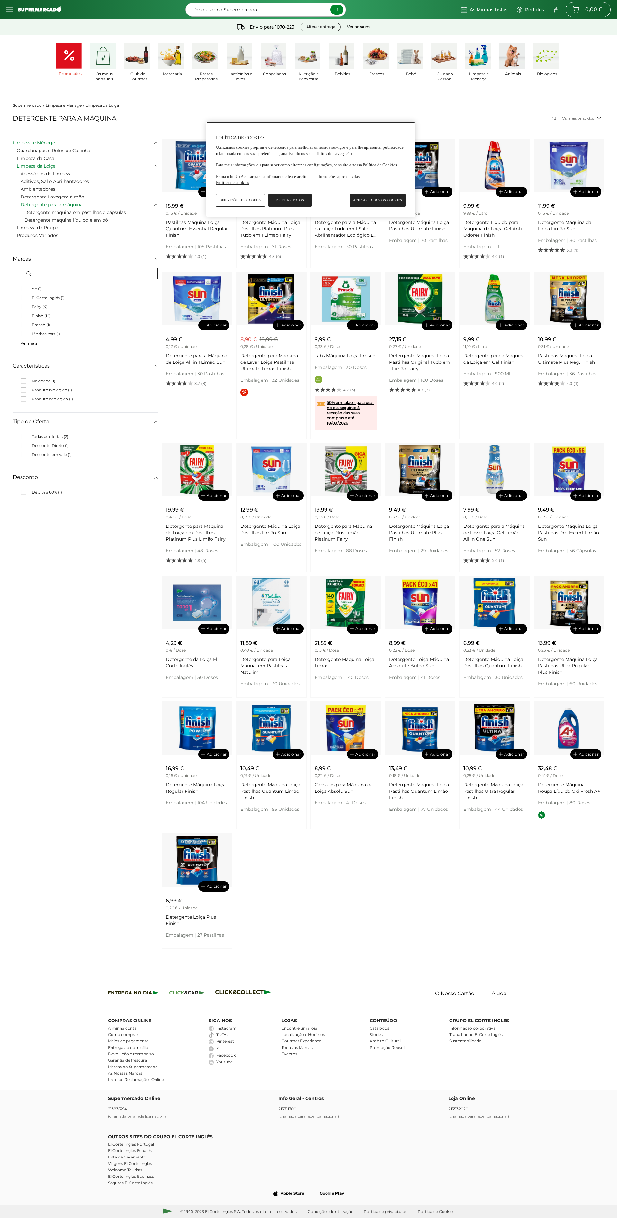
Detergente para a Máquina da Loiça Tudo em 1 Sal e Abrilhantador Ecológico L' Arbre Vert (345, 228)
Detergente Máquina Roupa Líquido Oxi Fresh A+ (569, 788)
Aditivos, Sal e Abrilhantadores (55, 181)
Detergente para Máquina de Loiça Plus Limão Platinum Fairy (343, 532)
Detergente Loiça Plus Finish (191, 920)
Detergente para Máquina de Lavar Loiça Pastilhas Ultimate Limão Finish (269, 362)
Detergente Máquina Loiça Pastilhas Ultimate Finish (419, 225)
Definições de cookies (240, 200)
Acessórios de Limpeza (46, 174)
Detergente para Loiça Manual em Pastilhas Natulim (265, 665)
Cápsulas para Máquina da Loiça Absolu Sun (344, 788)
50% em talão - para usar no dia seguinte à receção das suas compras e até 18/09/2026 (350, 413)
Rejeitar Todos (290, 200)
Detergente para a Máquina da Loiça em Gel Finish (494, 359)
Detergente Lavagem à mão (52, 197)
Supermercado (27, 105)
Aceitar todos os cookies (377, 200)
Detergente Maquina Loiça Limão (344, 662)
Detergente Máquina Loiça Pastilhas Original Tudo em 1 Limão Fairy (419, 362)
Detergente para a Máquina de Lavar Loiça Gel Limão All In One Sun (494, 532)
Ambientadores (38, 189)
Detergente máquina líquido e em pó (66, 220)
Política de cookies (232, 182)
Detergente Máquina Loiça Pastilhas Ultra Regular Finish (493, 791)
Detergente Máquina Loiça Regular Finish (196, 788)
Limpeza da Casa (35, 158)
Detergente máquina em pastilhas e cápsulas (75, 212)
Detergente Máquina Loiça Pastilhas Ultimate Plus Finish (419, 532)
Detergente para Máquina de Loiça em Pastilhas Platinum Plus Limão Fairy (196, 532)
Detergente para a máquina (52, 204)
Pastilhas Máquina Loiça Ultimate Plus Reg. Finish (566, 359)
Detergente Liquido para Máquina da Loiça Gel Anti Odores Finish (492, 228)
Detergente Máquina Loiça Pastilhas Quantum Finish (493, 662)
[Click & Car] (187, 994)
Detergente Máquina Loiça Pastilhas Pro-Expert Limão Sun (568, 532)
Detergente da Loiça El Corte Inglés (191, 662)
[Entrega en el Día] (244, 994)
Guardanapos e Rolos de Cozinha (53, 150)
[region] (310, 169)
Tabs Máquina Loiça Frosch (345, 356)
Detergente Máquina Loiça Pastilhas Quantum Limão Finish (270, 791)
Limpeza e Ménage (64, 105)
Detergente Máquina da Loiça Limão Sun (564, 225)
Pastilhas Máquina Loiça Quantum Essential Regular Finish (197, 228)
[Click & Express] (133, 994)
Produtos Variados (37, 235)
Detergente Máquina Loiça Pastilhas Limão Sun (270, 529)
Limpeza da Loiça (102, 105)
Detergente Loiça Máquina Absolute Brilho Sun (419, 662)
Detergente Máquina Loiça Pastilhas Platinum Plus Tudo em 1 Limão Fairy (270, 228)
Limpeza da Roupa (37, 228)
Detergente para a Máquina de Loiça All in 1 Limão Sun (196, 359)
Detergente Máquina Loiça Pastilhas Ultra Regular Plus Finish (568, 665)
